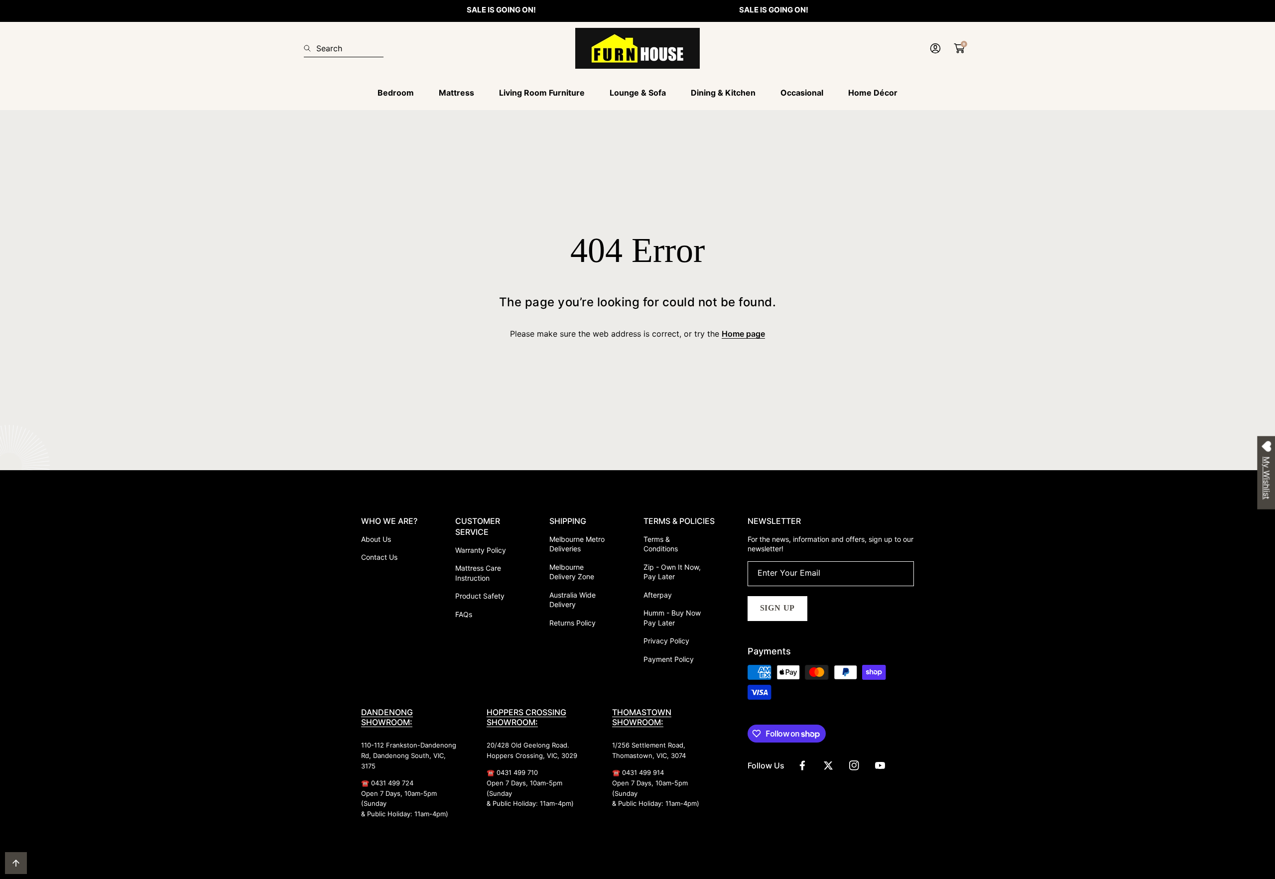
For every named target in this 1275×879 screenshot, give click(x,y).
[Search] (310, 48)
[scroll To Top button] (16, 863)
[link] (395, 93)
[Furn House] (637, 48)
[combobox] (343, 48)
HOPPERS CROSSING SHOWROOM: (526, 717)
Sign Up (777, 608)
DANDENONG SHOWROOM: (387, 717)
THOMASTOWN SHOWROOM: (641, 717)
